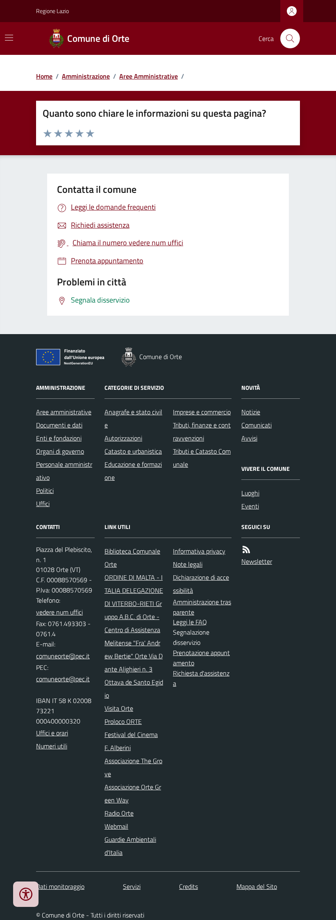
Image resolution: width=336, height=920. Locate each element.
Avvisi (249, 438)
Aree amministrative (63, 412)
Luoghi (250, 493)
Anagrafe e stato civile (133, 418)
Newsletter (256, 561)
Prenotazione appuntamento (201, 658)
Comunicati (256, 425)
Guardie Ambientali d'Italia (130, 845)
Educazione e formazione (133, 470)
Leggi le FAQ (190, 622)
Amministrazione (86, 76)
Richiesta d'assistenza (201, 678)
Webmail (116, 826)
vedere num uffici (59, 612)
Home (44, 76)
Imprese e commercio (202, 412)
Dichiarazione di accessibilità (201, 583)
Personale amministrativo (64, 470)
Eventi (250, 506)
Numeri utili (51, 746)
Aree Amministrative (148, 76)
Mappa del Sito (256, 886)
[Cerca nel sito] (287, 38)
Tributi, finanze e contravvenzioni (202, 431)
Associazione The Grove (133, 767)
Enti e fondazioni (59, 438)
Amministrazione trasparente (202, 607)
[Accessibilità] (25, 894)
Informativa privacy (199, 551)
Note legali (187, 564)
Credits (188, 886)
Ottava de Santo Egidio (133, 688)
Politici (45, 490)
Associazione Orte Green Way (132, 793)
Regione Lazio (52, 11)
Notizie (250, 412)
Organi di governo (60, 451)
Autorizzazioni (123, 438)
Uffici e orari (52, 733)
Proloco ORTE (123, 721)
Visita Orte (118, 708)
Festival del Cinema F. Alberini (131, 741)
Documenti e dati (59, 425)
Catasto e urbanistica (133, 451)
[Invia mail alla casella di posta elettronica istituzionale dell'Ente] (63, 655)
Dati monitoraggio (60, 886)
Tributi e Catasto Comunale (202, 457)
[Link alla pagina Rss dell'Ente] (246, 550)
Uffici (43, 504)
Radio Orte (119, 813)
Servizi (132, 886)
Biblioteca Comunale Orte (132, 557)
